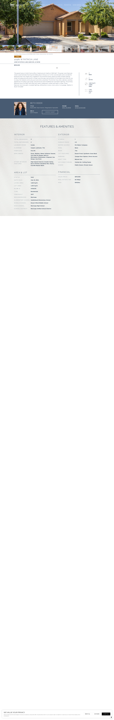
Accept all (106, 713)
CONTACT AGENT (50, 112)
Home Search (77, 4)
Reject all (87, 713)
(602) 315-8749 (66, 107)
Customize (96, 713)
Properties (67, 4)
